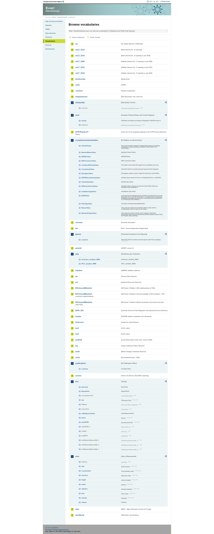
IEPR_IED (79, 310)
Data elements (50, 33)
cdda (77, 85)
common (79, 91)
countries (84, 240)
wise (77, 509)
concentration (86, 471)
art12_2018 (80, 56)
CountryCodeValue (87, 169)
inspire (78, 316)
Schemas (48, 37)
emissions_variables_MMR (90, 259)
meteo (83, 484)
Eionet (54, 17)
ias (76, 276)
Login (150, 1)
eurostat (78, 222)
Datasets (48, 25)
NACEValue (85, 196)
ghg (77, 254)
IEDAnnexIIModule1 (83, 288)
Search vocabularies (78, 37)
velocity (84, 498)
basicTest (84, 387)
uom (77, 456)
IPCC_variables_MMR (88, 264)
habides (78, 270)
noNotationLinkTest (88, 413)
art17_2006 (80, 61)
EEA (54, 1)
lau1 (77, 328)
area (82, 466)
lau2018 (78, 340)
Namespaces (50, 49)
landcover (79, 322)
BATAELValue (86, 156)
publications (80, 363)
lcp (76, 346)
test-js (83, 418)
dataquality (80, 102)
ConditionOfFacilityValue (90, 165)
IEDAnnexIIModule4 (83, 302)
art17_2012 (80, 67)
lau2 (77, 334)
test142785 (85, 422)
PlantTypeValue (86, 204)
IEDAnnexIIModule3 (83, 294)
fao (76, 228)
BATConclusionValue (88, 161)
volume (84, 502)
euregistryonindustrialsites (86, 140)
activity (83, 121)
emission (84, 475)
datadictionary (81, 97)
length (83, 480)
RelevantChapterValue (89, 213)
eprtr (77, 115)
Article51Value (86, 146)
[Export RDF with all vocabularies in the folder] (166, 102)
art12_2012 (80, 50)
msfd (77, 352)
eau (82, 400)
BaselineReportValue (88, 152)
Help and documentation (54, 21)
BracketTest (85, 391)
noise (77, 357)
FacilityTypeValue (87, 182)
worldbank (79, 515)
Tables (47, 29)
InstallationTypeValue (88, 191)
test (76, 381)
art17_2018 (80, 73)
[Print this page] (154, 1)
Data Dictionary (62, 17)
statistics (84, 489)
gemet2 (78, 248)
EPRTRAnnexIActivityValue (90, 178)
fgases (78, 234)
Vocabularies (50, 41)
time (82, 493)
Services (48, 45)
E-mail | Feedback (51, 527)
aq (76, 44)
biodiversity (80, 79)
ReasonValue (85, 208)
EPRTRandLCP (81, 132)
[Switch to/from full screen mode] (157, 1)
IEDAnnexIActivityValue (89, 186)
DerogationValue (87, 173)
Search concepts (95, 37)
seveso (78, 376)
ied (76, 282)
